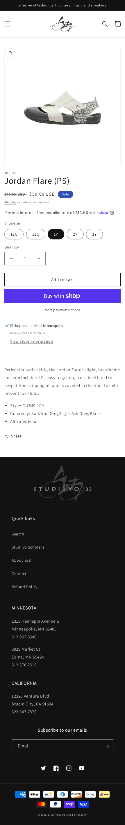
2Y (75, 234)
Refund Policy (25, 586)
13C (35, 234)
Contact (19, 573)
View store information (31, 341)
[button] (7, 23)
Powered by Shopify (74, 814)
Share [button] (16, 436)
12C (13, 234)
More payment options (63, 310)
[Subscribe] (106, 746)
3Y (94, 234)
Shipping (10, 202)
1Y (56, 234)
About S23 (21, 560)
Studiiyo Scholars (28, 547)
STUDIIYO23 (55, 814)
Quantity (11, 247)
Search (18, 534)
